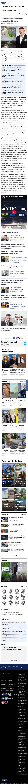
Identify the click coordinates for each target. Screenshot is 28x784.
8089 (20, 405)
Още (18, 10)
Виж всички (23, 349)
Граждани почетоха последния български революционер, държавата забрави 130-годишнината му (20, 477)
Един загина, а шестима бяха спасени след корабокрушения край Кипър (16, 550)
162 (17, 527)
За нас (2, 673)
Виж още (13, 556)
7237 (18, 429)
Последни (4, 514)
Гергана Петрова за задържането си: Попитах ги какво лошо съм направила (6, 400)
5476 (26, 453)
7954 (4, 405)
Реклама (3, 676)
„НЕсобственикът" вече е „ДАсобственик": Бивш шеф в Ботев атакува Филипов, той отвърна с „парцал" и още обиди (15, 425)
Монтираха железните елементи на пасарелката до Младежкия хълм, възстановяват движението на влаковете (23, 450)
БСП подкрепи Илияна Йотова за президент (5, 370)
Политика (17, 6)
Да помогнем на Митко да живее (5, 450)
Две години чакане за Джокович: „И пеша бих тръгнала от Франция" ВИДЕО (7, 478)
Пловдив (5, 6)
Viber (17, 338)
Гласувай (13, 660)
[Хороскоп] (14, 605)
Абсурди (23, 668)
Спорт (9, 10)
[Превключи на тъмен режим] (26, 14)
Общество (15, 666)
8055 (4, 430)
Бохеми (17, 668)
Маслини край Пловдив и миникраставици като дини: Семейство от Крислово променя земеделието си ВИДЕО (20, 501)
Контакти (3, 684)
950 (17, 538)
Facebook (14, 338)
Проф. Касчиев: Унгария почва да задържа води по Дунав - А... (14, 639)
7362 (18, 453)
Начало (3, 666)
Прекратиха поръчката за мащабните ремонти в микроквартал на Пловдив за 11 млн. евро (14, 450)
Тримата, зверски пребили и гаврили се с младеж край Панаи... (13, 623)
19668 (10, 580)
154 (17, 520)
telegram (19, 338)
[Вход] (19, 14)
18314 (23, 510)
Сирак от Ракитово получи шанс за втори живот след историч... (13, 632)
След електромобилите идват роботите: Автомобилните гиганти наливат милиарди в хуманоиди (16, 519)
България (10, 6)
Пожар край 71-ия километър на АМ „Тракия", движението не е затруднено (14, 400)
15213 (11, 485)
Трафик (11, 668)
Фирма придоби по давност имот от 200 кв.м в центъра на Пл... (13, 627)
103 (3, 375)
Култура (13, 10)
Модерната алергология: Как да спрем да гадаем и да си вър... (13, 578)
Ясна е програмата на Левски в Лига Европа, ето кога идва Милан (16, 543)
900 (20, 375)
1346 (18, 374)
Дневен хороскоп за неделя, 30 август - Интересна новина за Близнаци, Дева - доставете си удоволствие (17, 537)
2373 (12, 405)
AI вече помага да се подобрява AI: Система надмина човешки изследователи (16, 526)
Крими (4, 10)
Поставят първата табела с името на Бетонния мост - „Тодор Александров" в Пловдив (6, 425)
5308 (26, 429)
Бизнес (22, 6)
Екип (9, 673)
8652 (22, 485)
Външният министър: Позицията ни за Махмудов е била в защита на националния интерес (22, 370)
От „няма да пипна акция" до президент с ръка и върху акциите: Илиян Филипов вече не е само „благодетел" (22, 400)
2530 (4, 455)
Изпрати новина (27, 385)
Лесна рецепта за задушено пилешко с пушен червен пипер (17, 530)
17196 (11, 510)
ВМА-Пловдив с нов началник (9, 636)
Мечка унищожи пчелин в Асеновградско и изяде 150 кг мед (22, 425)
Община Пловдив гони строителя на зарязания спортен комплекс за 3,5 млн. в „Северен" (8, 504)
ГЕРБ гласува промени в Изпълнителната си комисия (15, 370)
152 (17, 545)
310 (17, 552)
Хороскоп (4, 587)
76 (17, 533)
